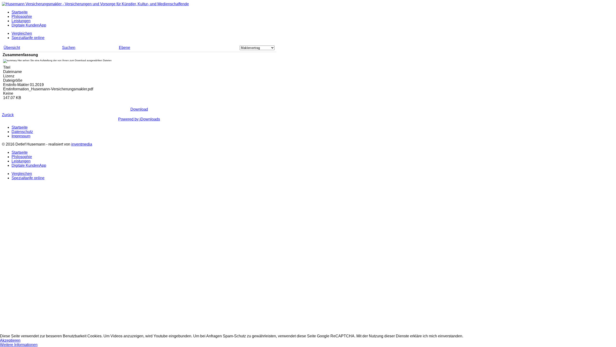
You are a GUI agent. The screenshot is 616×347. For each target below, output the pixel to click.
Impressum (21, 136)
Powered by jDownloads (139, 119)
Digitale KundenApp (29, 25)
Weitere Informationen (19, 345)
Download (139, 109)
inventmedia (81, 144)
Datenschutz (22, 132)
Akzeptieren (10, 340)
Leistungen (21, 21)
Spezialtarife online (28, 38)
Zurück (8, 115)
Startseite (20, 12)
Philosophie (22, 16)
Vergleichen (22, 33)
